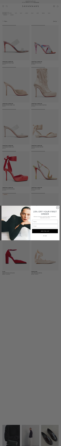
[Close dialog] (57, 207)
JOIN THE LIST (45, 231)
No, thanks (45, 235)
